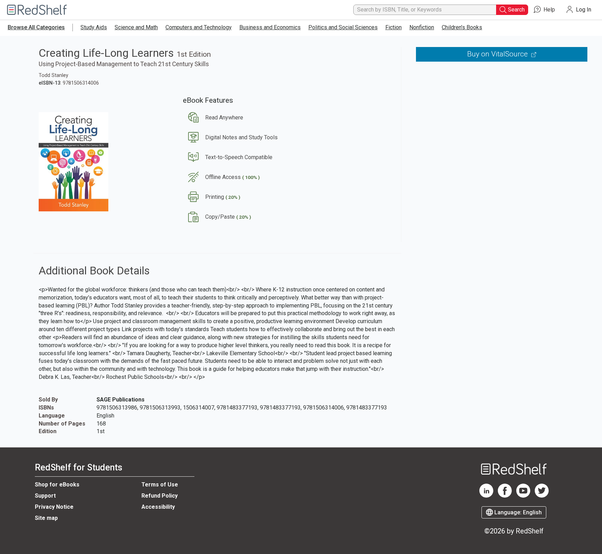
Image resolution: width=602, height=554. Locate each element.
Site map (46, 518)
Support (45, 495)
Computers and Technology (198, 27)
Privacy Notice (54, 507)
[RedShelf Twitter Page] (542, 496)
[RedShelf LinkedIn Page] (486, 496)
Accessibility (158, 507)
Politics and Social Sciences (343, 27)
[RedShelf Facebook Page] (505, 496)
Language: (517, 512)
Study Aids (93, 27)
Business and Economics (270, 27)
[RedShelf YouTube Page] (523, 496)
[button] (213, 117)
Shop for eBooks (57, 484)
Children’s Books (462, 27)
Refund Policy (159, 495)
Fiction (393, 27)
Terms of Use (159, 484)
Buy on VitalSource (498, 54)
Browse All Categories (36, 27)
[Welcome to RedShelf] (37, 10)
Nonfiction (421, 27)
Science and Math (136, 27)
